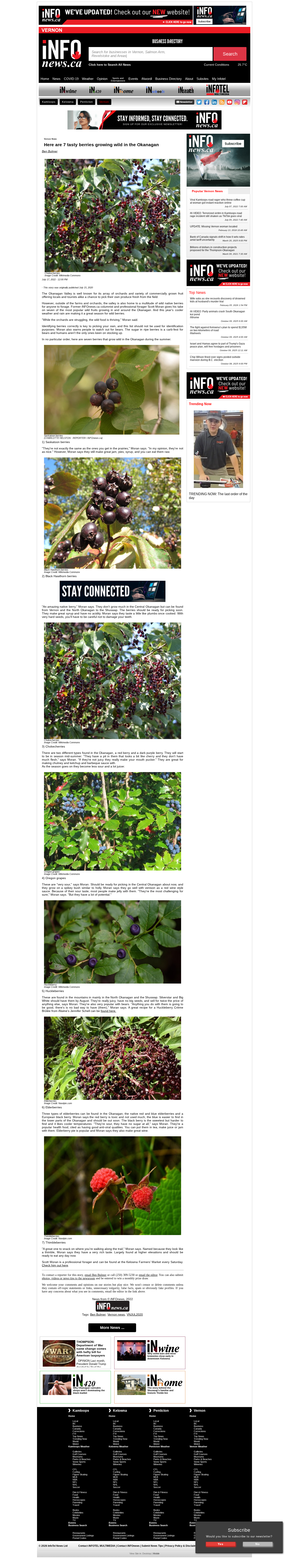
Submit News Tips (152, 1545)
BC (74, 1423)
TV (74, 1520)
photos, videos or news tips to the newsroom (68, 1278)
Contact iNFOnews (128, 1545)
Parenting (77, 1502)
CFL (75, 1469)
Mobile (156, 1553)
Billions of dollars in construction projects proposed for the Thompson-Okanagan (213, 249)
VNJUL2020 (135, 1314)
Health (76, 1497)
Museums (78, 1456)
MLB (75, 1477)
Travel (76, 1505)
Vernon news (116, 1314)
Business (77, 1426)
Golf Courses (79, 1454)
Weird (75, 1444)
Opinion (102, 79)
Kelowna (68, 101)
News (56, 79)
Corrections (79, 1431)
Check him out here (55, 1265)
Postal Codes (79, 1538)
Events (133, 79)
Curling (76, 1472)
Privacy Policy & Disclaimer (182, 1545)
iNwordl (147, 79)
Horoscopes (79, 1500)
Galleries (77, 1451)
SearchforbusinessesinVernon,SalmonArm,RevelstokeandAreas (128, 54)
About (189, 79)
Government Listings (83, 1535)
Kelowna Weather (118, 1446)
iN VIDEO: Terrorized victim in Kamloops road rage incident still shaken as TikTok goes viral (216, 215)
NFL (75, 1482)
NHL (75, 1484)
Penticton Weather (159, 1446)
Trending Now (80, 1439)
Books (76, 1510)
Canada (77, 1428)
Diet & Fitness (80, 1492)
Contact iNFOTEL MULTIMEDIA (96, 1545)
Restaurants (79, 1533)
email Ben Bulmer (95, 1275)
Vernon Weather (198, 1446)
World (75, 1441)
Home (45, 79)
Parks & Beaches (82, 1459)
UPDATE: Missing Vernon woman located (213, 226)
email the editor (148, 1275)
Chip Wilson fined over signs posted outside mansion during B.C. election (215, 358)
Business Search (77, 1525)
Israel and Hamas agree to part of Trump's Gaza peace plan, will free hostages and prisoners (217, 345)
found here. (108, 1011)
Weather (88, 79)
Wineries (77, 1464)
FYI (74, 1434)
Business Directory (168, 79)
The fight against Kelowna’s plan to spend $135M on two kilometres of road (218, 329)
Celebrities (78, 1512)
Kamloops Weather (78, 1446)
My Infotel (219, 79)
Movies (76, 1515)
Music (76, 1517)
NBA (75, 1479)
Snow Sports (79, 1461)
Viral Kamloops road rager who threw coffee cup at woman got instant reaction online (217, 201)
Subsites (203, 79)
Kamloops (48, 101)
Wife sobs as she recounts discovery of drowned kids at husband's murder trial (217, 300)
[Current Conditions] (233, 65)
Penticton (86, 101)
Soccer (76, 1487)
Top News (78, 1436)
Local (75, 1421)
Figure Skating (80, 1474)
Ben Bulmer (50, 151)
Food (75, 1495)
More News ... (112, 1328)
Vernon (104, 101)
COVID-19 (71, 79)
